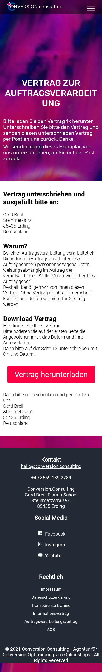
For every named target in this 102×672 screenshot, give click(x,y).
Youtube (53, 556)
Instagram (56, 545)
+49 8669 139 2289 (51, 478)
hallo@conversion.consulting (51, 466)
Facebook (55, 534)
